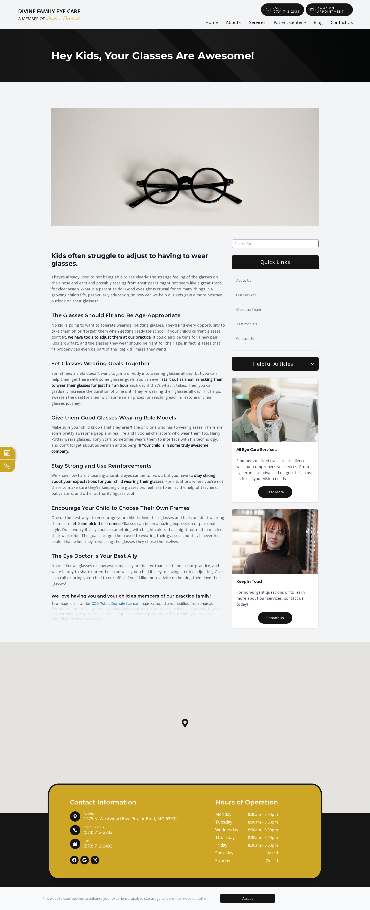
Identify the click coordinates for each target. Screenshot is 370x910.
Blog (318, 22)
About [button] (232, 22)
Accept (247, 898)
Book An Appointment (330, 9)
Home (212, 22)
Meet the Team (248, 309)
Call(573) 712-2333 (286, 9)
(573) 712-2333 (98, 830)
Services (257, 22)
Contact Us (342, 22)
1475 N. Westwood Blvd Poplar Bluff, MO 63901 (130, 816)
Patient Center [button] (288, 22)
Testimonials (246, 324)
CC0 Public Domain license (114, 604)
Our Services (246, 295)
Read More (275, 492)
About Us (243, 280)
